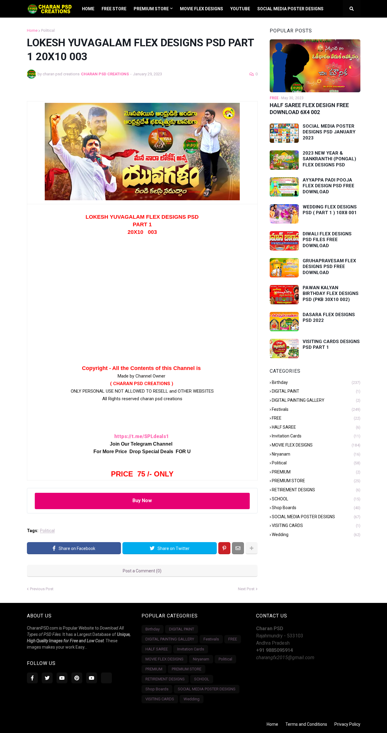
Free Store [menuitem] (114, 8)
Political (48, 30)
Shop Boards (316, 507)
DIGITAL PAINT (316, 391)
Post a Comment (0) (142, 570)
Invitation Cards (316, 436)
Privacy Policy (347, 724)
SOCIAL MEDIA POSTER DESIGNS (316, 516)
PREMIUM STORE (316, 480)
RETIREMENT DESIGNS (316, 489)
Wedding (316, 534)
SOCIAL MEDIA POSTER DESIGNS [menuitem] (290, 8)
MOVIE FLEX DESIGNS (316, 445)
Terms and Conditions (306, 724)
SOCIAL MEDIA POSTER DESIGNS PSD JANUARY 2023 (329, 132)
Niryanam (316, 454)
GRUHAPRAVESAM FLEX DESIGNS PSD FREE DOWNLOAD (329, 266)
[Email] (238, 548)
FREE (316, 418)
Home (32, 30)
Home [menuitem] (88, 8)
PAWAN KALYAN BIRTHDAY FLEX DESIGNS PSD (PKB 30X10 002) (331, 293)
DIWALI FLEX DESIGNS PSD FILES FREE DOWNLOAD (327, 239)
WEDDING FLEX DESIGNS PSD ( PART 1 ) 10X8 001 (330, 210)
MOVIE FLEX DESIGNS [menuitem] (201, 8)
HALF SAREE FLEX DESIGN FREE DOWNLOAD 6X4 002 (309, 108)
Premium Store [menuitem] (151, 8)
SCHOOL (316, 498)
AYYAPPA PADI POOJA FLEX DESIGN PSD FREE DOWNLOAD (328, 186)
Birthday (316, 382)
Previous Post (42, 589)
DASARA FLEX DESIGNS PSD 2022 (329, 317)
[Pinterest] (224, 548)
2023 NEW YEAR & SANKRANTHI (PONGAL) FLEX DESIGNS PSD (329, 159)
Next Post (246, 589)
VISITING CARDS (316, 525)
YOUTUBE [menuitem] (240, 8)
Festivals (316, 409)
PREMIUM (316, 472)
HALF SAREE (316, 427)
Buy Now (142, 500)
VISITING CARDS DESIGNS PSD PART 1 (331, 344)
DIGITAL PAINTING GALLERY (316, 400)
